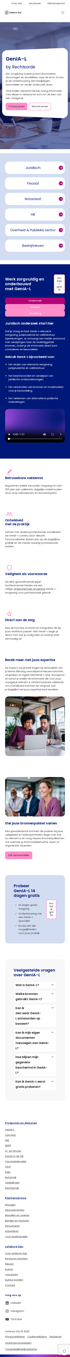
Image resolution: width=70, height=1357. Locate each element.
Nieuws (9, 1264)
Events (9, 1269)
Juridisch (32, 167)
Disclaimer (55, 1336)
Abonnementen (14, 1210)
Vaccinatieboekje (15, 1161)
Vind (8, 1166)
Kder (8, 1172)
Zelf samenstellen (18, 855)
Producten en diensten (21, 1123)
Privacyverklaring (15, 1336)
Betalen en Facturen (17, 1220)
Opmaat (10, 1135)
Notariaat (33, 199)
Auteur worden (14, 1279)
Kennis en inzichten (16, 1258)
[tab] (35, 301)
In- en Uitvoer (13, 1151)
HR (33, 214)
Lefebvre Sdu (14, 1246)
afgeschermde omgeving (29, 589)
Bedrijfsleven (33, 245)
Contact (10, 1285)
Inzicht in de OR (14, 1156)
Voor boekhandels (16, 1236)
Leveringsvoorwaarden (18, 1343)
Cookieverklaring (37, 1336)
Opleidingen (12, 1182)
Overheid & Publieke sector (33, 230)
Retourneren (12, 1226)
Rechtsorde (12, 1188)
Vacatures (11, 1274)
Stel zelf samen (40, 106)
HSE (7, 1140)
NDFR (8, 1145)
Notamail (10, 1177)
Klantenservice (15, 1198)
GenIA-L (9, 1129)
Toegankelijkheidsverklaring (21, 1349)
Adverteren (12, 1231)
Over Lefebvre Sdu (16, 1253)
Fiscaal (33, 183)
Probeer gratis (16, 106)
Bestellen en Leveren (17, 1215)
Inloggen (10, 1205)
